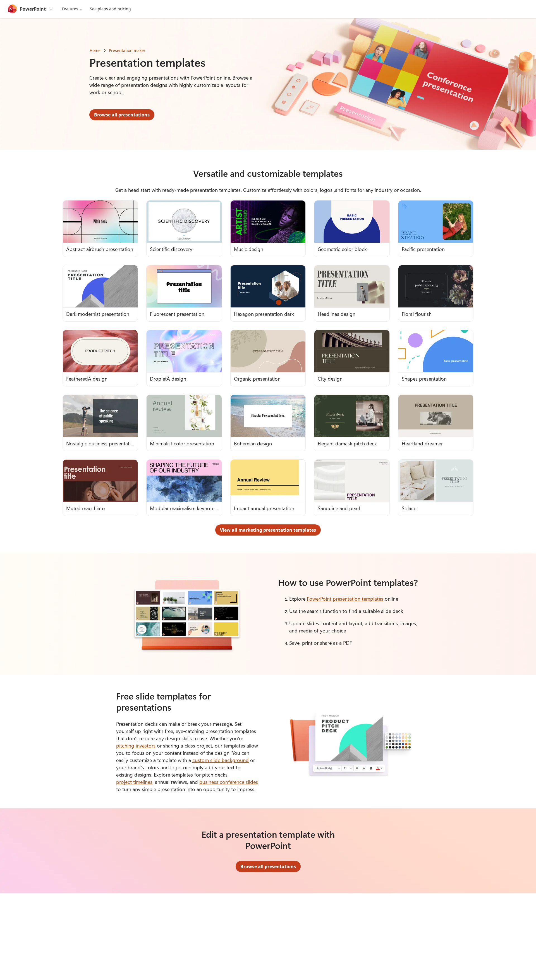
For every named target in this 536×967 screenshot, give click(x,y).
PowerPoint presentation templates (345, 598)
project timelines (134, 782)
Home (95, 50)
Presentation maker (127, 50)
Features (70, 8)
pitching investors (135, 745)
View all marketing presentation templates (268, 530)
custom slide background (220, 760)
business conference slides (228, 782)
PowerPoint (33, 9)
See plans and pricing (110, 8)
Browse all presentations (122, 115)
